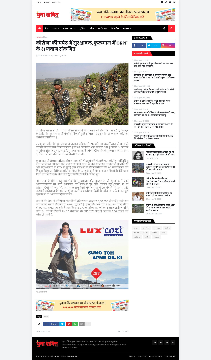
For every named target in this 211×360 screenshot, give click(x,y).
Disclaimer (170, 356)
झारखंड (136, 233)
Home (38, 2)
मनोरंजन (137, 237)
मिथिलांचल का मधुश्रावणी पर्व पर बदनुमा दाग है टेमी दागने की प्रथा (160, 153)
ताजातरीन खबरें (141, 53)
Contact (56, 2)
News (46, 37)
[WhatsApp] (75, 324)
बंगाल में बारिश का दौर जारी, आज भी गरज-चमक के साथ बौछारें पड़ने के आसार (152, 102)
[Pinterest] (69, 324)
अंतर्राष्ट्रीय (146, 228)
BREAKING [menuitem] (68, 28)
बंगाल (145, 233)
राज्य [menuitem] (55, 28)
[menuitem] (39, 28)
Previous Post (43, 331)
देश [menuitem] (46, 28)
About (47, 2)
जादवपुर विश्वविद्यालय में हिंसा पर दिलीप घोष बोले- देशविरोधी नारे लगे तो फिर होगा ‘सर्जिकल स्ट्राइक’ (154, 78)
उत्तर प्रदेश (157, 228)
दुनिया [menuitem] (83, 28)
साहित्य (147, 237)
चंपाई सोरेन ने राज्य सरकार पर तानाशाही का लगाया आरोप (159, 194)
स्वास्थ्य (156, 237)
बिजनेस (154, 233)
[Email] (82, 324)
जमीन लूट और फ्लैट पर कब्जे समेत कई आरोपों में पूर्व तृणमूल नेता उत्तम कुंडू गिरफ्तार (154, 90)
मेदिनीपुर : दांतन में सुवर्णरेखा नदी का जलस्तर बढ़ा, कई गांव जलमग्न (153, 65)
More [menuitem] (126, 28)
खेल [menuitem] (92, 28)
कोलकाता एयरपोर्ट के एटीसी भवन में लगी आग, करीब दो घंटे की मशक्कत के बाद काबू (154, 114)
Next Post (122, 331)
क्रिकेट (167, 228)
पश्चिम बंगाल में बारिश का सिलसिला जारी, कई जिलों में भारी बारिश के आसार (153, 137)
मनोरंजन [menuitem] (102, 28)
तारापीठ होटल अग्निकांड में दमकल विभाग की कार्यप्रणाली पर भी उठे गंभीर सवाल (153, 125)
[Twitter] (62, 324)
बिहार (163, 233)
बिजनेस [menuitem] (115, 28)
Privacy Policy (155, 356)
